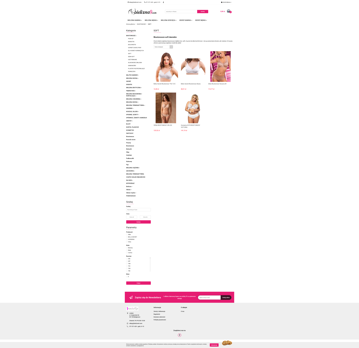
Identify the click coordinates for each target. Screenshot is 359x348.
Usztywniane (132, 59)
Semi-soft (131, 56)
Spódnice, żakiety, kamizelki (136, 118)
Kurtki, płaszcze (132, 127)
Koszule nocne (130, 139)
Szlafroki (129, 155)
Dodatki (129, 84)
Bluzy (128, 124)
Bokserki (129, 149)
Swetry (129, 121)
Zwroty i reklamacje (159, 311)
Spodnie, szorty (132, 114)
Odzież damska (185, 20)
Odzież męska (200, 20)
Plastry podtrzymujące (136, 68)
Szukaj (138, 222)
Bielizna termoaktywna (135, 105)
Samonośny (132, 65)
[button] (157, 307)
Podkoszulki (130, 158)
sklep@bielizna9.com (135, 323)
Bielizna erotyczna (133, 87)
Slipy (127, 152)
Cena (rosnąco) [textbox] (159, 47)
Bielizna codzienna (133, 99)
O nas (182, 311)
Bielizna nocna (132, 78)
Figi (127, 164)
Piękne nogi (130, 91)
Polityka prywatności (160, 320)
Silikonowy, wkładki (135, 62)
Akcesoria (130, 171)
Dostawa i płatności (159, 317)
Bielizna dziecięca (168, 20)
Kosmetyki (130, 130)
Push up (130, 38)
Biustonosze (131, 35)
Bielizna (129, 186)
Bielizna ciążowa (132, 168)
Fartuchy (129, 133)
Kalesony (129, 161)
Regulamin (157, 314)
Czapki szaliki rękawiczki (135, 177)
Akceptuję (214, 345)
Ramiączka (131, 71)
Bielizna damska (134, 20)
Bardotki (131, 41)
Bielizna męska (151, 20)
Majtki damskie (132, 75)
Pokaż (138, 283)
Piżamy (128, 143)
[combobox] (163, 47)
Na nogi (129, 180)
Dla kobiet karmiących (136, 50)
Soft (129, 53)
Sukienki (129, 108)
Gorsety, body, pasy (134, 47)
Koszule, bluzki (132, 111)
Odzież (128, 81)
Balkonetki (132, 44)
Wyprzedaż (130, 183)
